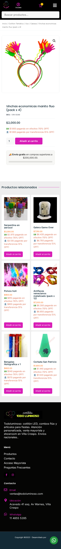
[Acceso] (18, 4)
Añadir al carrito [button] (13, 254)
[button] (54, 41)
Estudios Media (30, 541)
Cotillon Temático (16, 23)
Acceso (18, 7)
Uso (27, 23)
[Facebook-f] (6, 474)
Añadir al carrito (29, 141)
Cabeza (33, 23)
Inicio (4, 23)
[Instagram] (12, 474)
